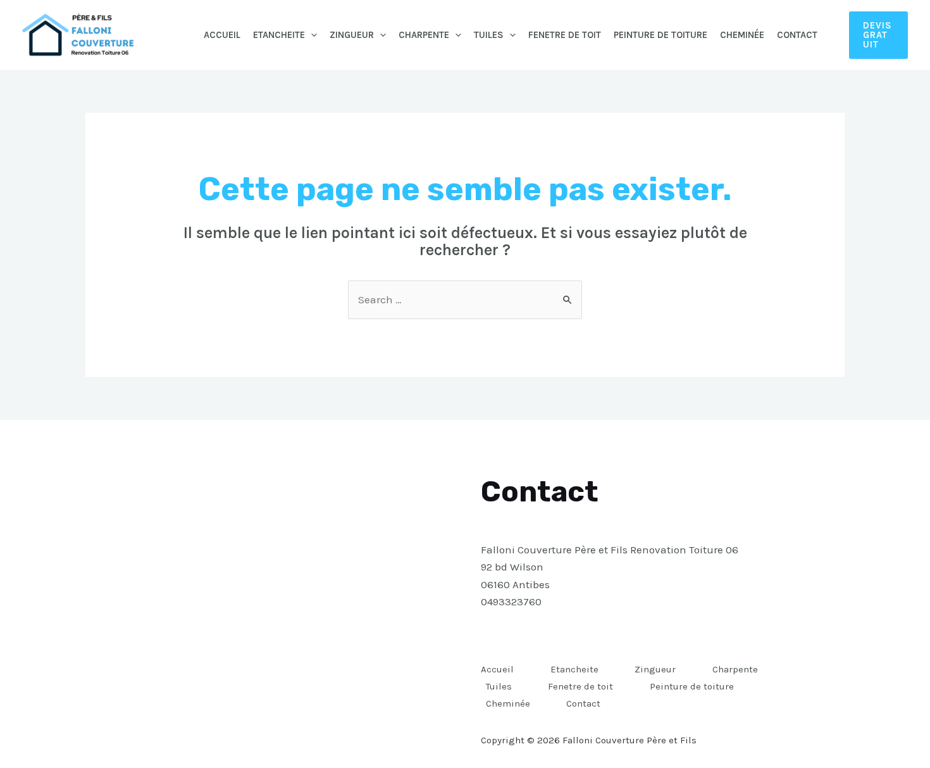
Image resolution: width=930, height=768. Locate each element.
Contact (797, 35)
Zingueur (352, 35)
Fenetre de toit (564, 35)
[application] (311, 35)
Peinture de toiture (660, 35)
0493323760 (511, 601)
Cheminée (742, 35)
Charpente (424, 35)
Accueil (222, 35)
